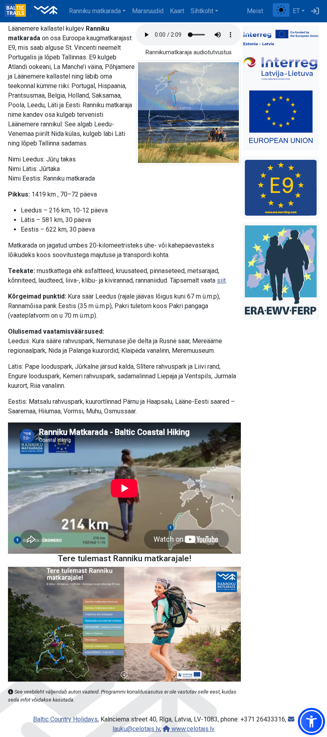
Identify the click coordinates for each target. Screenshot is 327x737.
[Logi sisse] (315, 11)
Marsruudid (148, 11)
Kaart (177, 11)
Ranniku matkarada (95, 11)
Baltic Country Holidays (65, 719)
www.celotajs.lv (192, 729)
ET (296, 11)
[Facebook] (269, 11)
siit (221, 280)
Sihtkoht (202, 11)
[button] (311, 721)
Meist (255, 11)
